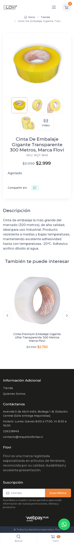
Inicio (31, 17)
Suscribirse (58, 493)
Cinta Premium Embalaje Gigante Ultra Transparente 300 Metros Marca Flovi (37, 337)
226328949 (11, 431)
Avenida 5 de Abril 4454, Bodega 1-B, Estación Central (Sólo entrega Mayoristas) (35, 413)
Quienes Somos (14, 393)
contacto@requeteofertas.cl (23, 437)
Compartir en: (17, 188)
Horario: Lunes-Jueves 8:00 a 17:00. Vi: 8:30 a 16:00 (35, 423)
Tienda (45, 17)
